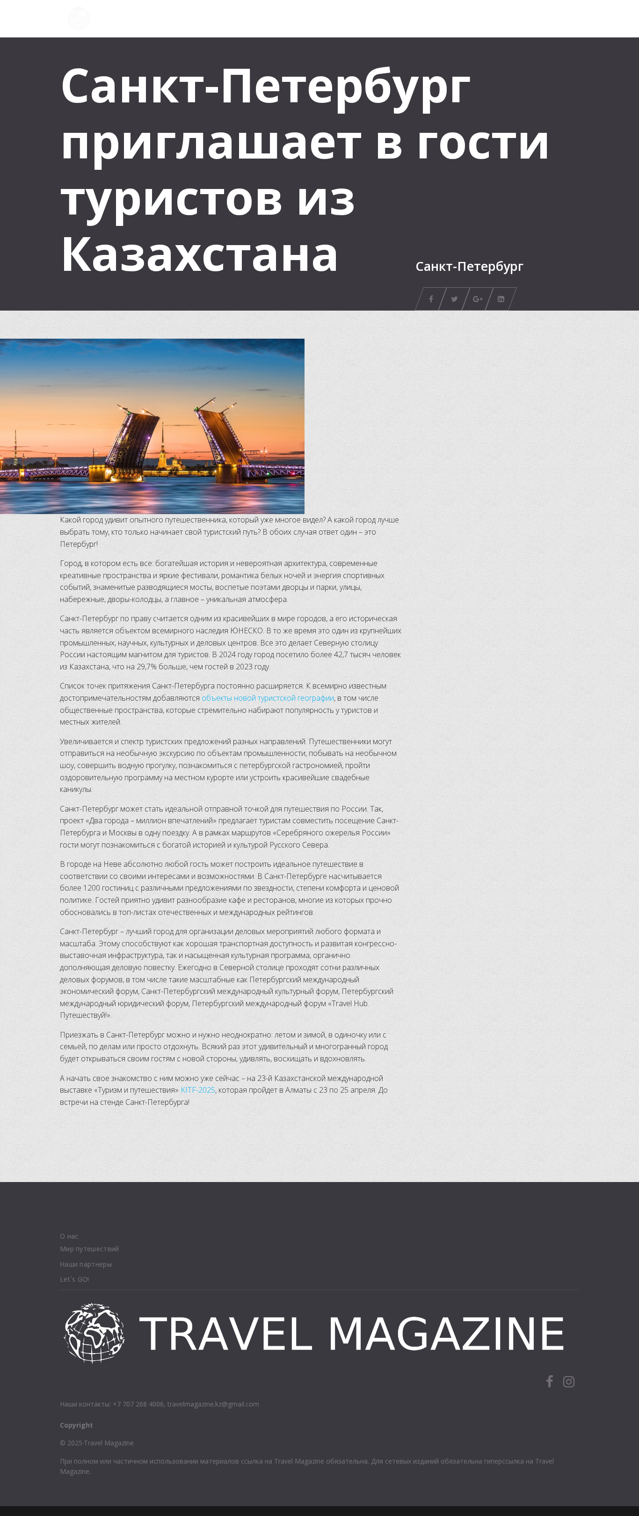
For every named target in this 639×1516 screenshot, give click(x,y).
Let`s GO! (74, 1279)
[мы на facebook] (549, 1382)
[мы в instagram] (568, 1378)
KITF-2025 (198, 1090)
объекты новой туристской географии (268, 698)
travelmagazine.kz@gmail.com (213, 1404)
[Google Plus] (477, 299)
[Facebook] (431, 299)
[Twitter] (454, 299)
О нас (69, 1236)
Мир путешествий (89, 1248)
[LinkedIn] (501, 299)
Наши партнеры (86, 1264)
